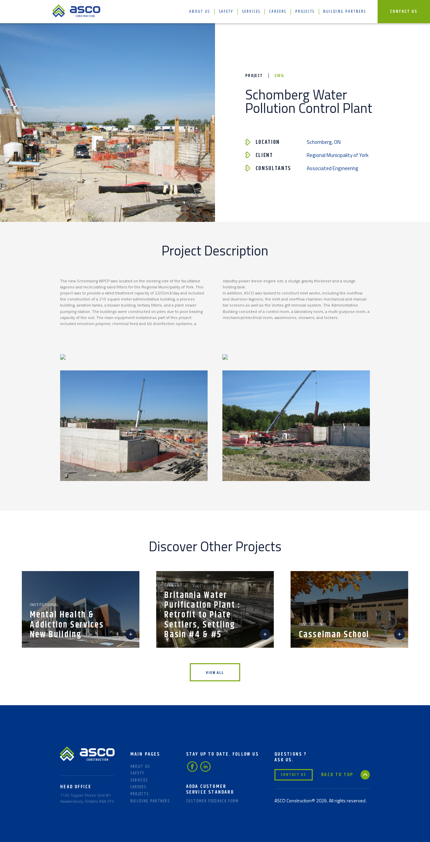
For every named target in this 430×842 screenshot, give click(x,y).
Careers (277, 11)
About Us (199, 11)
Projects (304, 11)
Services (251, 11)
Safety (226, 11)
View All (215, 673)
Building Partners (344, 11)
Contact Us (404, 11)
